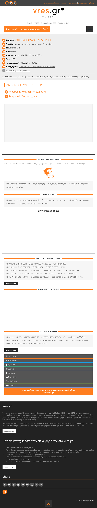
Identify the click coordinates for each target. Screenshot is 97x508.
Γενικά (9, 200)
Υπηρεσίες (63, 200)
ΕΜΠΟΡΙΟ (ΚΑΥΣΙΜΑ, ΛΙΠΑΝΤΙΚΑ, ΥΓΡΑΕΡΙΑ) (37, 66)
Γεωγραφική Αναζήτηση (16, 184)
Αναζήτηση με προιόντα (80, 184)
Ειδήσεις (11, 373)
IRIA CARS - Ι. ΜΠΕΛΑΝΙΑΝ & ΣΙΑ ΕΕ (74, 340)
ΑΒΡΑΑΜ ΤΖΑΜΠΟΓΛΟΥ (52, 337)
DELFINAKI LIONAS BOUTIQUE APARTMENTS (25, 267)
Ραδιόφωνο (12, 381)
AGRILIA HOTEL (72, 273)
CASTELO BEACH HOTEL (55, 267)
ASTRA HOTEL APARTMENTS (44, 270)
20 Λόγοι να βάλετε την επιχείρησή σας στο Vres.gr (36, 200)
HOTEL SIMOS (56, 273)
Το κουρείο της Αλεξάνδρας (75, 337)
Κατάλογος (12, 360)
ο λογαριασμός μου (51, 3)
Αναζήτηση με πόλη (15, 187)
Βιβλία (10, 368)
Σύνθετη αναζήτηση (37, 184)
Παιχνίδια (12, 377)
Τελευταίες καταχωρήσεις (80, 200)
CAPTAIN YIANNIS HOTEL (38, 343)
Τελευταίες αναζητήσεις (16, 203)
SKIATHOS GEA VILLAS (40, 277)
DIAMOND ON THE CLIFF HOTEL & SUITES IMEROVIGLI (29, 264)
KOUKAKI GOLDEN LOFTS (17, 277)
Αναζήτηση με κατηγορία (57, 184)
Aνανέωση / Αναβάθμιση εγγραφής (27, 91)
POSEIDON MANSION (16, 343)
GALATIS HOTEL (13, 340)
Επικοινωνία (44, 203)
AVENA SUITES (60, 264)
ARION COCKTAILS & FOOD (69, 270)
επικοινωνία (82, 3)
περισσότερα (11, 283)
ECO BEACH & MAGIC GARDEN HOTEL (67, 277)
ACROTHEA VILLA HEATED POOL (35, 273)
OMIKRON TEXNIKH (49, 340)
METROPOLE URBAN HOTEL (18, 270)
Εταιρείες (12, 356)
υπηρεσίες (73, 3)
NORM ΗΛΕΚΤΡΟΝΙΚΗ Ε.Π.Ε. (28, 337)
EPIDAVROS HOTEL (30, 340)
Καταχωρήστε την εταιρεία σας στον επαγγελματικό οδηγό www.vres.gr (48, 391)
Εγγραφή (32, 203)
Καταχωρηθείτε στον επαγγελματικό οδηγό (27, 29)
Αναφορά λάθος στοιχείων (23, 96)
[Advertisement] (48, 123)
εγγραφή (64, 3)
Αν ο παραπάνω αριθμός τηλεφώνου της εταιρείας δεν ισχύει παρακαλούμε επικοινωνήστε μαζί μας (45, 76)
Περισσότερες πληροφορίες (18, 70)
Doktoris (10, 337)
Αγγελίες (11, 364)
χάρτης (91, 3)
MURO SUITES (13, 273)
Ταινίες (11, 385)
